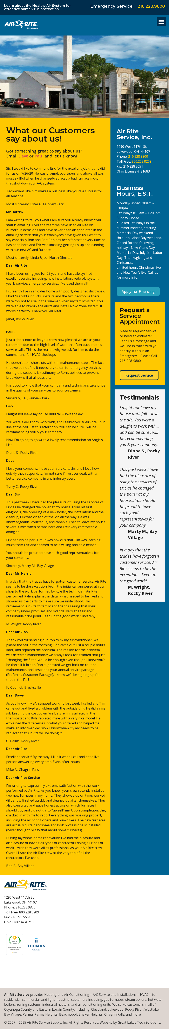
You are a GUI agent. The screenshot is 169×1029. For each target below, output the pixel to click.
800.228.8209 (141, 161)
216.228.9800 (151, 6)
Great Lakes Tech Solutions (139, 1022)
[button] (161, 21)
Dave (24, 156)
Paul (39, 156)
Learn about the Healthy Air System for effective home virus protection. (37, 7)
